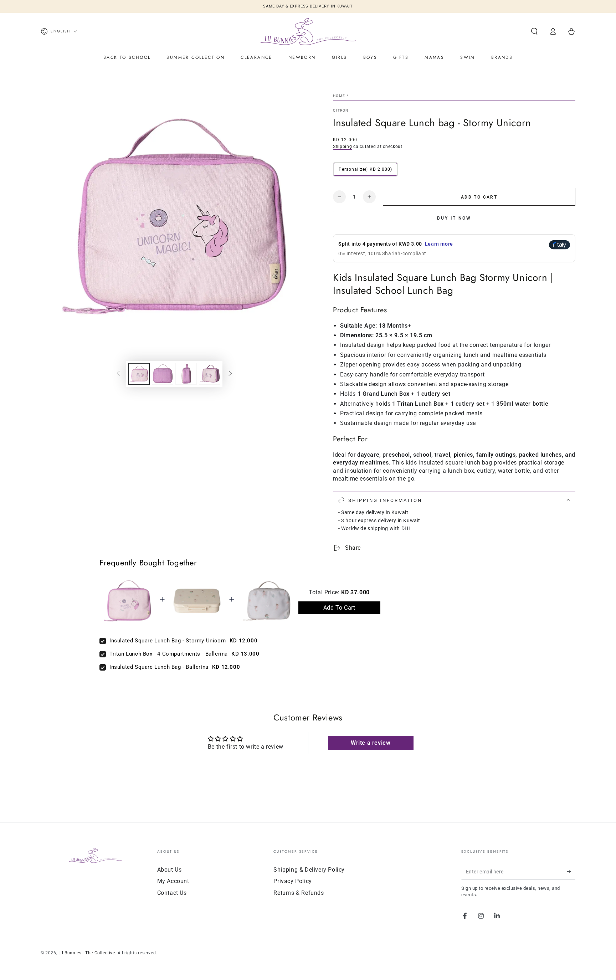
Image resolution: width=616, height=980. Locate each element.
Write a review (370, 742)
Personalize (365, 169)
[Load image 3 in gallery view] (186, 374)
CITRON (341, 110)
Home (339, 96)
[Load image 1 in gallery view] (139, 374)
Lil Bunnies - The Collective (86, 952)
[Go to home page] (308, 31)
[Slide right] (230, 374)
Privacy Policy (292, 881)
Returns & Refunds (298, 892)
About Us (169, 869)
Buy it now (454, 218)
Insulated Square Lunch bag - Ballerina (159, 667)
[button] (534, 31)
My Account (173, 881)
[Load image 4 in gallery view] (209, 374)
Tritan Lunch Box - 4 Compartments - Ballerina (168, 654)
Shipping (342, 146)
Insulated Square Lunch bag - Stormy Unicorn (167, 640)
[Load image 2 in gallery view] (162, 374)
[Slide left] (118, 374)
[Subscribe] (571, 871)
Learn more (439, 244)
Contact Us (172, 892)
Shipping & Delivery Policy (309, 869)
